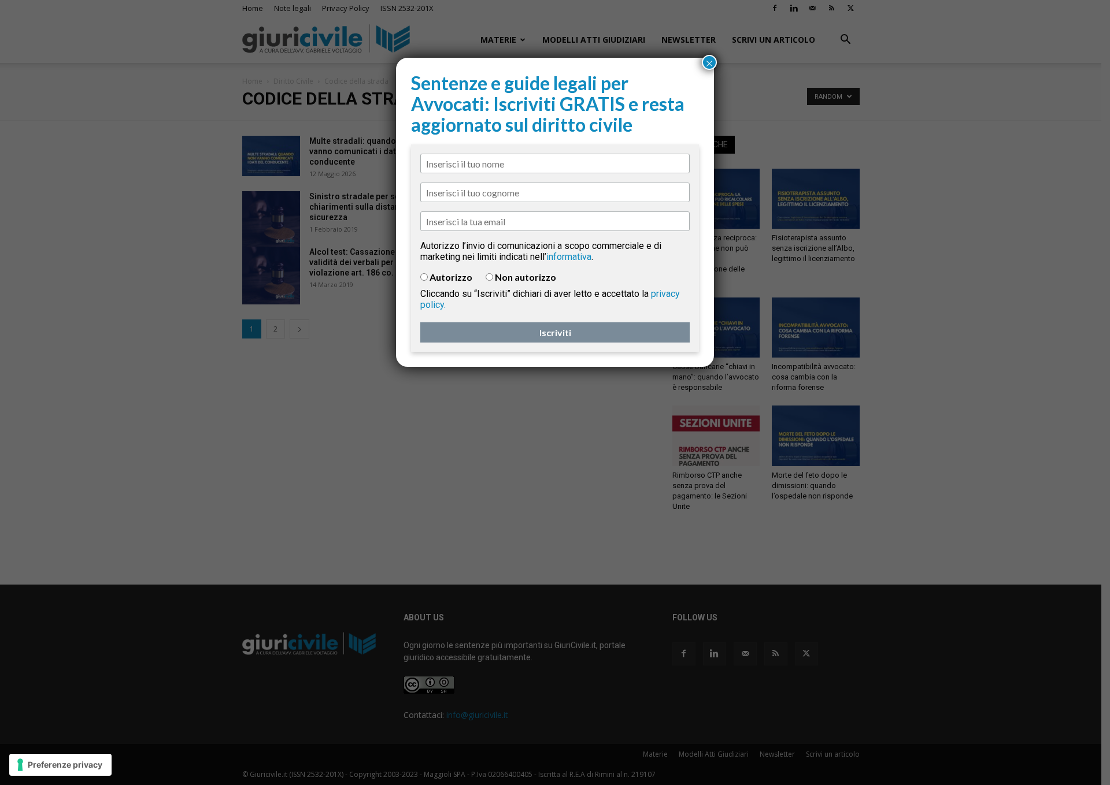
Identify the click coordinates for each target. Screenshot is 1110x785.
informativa (568, 256)
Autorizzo (451, 276)
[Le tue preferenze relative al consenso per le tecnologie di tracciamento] (60, 765)
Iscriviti (555, 332)
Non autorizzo (525, 276)
